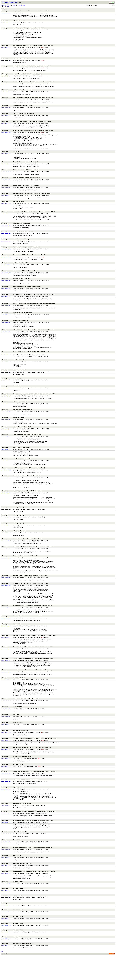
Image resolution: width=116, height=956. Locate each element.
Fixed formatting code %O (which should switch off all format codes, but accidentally (27, 294)
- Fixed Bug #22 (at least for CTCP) (15, 278)
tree (24, 5)
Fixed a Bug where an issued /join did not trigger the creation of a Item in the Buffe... (27, 97)
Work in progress (11, 855)
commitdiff (20, 5)
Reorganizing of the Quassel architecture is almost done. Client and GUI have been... (27, 11)
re (114, 5)
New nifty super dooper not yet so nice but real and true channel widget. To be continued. (29, 771)
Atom (111, 953)
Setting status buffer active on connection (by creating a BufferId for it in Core (26, 121)
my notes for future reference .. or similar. (17, 756)
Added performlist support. (13, 530)
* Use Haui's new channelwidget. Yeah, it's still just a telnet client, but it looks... (26, 747)
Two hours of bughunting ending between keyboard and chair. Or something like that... (28, 81)
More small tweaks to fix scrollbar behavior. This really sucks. (22, 538)
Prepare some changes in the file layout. (16, 863)
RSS (113, 953)
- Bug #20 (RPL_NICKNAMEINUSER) (15, 447)
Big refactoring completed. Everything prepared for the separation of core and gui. (27, 820)
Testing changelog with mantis (14, 401)
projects (4, 2)
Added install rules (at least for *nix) (15, 223)
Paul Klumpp (16, 509)
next (8, 6)
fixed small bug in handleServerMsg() (16, 426)
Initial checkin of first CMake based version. (17, 943)
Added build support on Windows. (15, 831)
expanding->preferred (12, 706)
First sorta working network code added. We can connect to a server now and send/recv (28, 871)
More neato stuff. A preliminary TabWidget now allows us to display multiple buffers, (27, 658)
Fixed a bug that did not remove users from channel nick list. (22, 616)
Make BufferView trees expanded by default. (17, 113)
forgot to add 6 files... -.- (12, 20)
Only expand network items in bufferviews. (17, 105)
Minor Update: (10, 151)
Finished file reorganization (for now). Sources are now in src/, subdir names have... (27, 45)
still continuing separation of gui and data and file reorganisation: (23, 28)
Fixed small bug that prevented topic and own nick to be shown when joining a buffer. (28, 393)
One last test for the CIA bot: (14, 359)
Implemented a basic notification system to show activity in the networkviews (26, 193)
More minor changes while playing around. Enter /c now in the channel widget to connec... (29, 738)
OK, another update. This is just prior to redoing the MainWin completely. (25, 583)
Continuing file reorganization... (14, 58)
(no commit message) (12, 764)
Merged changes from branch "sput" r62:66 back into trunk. (21, 434)
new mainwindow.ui (11, 722)
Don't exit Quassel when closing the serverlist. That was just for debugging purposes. (28, 669)
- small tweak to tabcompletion (14, 320)
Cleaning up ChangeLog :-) (13, 370)
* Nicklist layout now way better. (14, 730)
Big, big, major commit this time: (15, 787)
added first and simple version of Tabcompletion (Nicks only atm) (23, 467)
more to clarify (10, 714)
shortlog (8, 5)
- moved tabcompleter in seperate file (16, 458)
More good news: (11, 624)
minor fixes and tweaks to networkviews (16, 312)
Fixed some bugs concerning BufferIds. (16, 409)
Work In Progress (11, 839)
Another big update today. (13, 677)
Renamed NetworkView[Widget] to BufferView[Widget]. (20, 185)
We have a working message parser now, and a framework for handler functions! (26, 847)
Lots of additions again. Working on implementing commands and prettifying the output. (28, 635)
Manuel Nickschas (17, 13)
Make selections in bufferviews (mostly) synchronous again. (21, 74)
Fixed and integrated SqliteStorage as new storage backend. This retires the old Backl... (28, 211)
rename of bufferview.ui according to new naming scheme (21, 177)
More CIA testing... (11, 378)
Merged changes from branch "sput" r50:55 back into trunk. (21, 490)
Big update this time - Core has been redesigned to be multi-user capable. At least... (27, 130)
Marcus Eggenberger (18, 22)
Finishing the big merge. (13, 417)
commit (15, 5)
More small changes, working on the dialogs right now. (20, 698)
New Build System (11, 895)
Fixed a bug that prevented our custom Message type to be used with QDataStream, (27, 646)
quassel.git (13, 2)
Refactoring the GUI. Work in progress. (16, 89)
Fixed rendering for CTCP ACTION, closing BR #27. (19, 270)
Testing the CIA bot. (11, 386)
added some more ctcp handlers (14, 262)
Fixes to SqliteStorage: (12, 201)
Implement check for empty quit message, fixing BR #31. (20, 247)
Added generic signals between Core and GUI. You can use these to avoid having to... (28, 329)
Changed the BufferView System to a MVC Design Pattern (21, 161)
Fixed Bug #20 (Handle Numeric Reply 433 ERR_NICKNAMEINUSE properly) (25, 351)
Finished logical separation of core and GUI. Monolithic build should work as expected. (28, 811)
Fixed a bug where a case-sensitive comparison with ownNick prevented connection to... (28, 303)
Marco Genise (16, 533)
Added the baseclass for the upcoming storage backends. (21, 286)
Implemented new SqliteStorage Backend (17, 231)
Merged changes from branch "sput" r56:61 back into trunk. (21, 475)
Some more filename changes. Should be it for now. (19, 779)
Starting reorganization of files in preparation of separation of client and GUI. (25, 66)
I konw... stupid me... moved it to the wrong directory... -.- (21, 169)
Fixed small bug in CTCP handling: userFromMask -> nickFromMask (23, 254)
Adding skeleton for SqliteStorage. (15, 239)
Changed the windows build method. (16, 803)
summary (3, 5)
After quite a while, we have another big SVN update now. (21, 555)
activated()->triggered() (12, 507)
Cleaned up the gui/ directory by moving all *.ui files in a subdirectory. (24, 575)
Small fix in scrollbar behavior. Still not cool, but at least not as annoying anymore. (27, 546)
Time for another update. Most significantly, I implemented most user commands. (27, 605)
